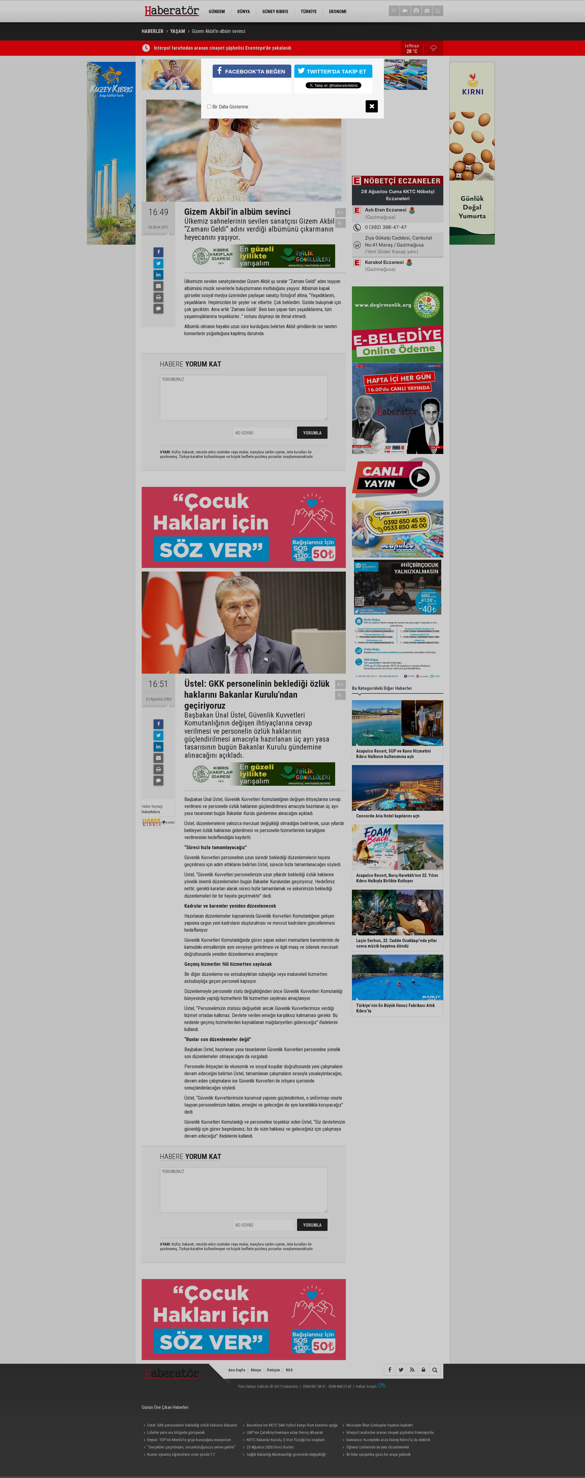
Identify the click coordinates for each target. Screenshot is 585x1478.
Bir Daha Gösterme (229, 107)
